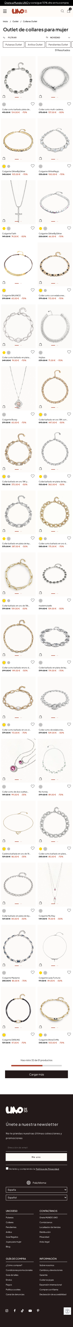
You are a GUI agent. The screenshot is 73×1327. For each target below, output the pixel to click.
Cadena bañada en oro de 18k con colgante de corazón (16, 853)
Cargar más (36, 1074)
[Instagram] (6, 1310)
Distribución (45, 1232)
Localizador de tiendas (50, 1227)
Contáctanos (46, 1222)
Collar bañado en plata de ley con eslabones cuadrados (15, 916)
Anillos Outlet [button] (35, 44)
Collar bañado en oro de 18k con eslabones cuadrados (15, 605)
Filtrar (12, 37)
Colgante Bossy (9, 419)
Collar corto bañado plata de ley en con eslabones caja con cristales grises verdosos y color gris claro (16, 109)
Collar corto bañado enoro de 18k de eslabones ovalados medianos (16, 667)
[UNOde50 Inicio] (19, 11)
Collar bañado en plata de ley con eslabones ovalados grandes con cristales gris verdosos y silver (52, 667)
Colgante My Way (47, 916)
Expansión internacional (51, 1284)
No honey (43, 792)
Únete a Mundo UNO (16, 2)
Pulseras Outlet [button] (13, 44)
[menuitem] (7, 22)
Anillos (9, 1232)
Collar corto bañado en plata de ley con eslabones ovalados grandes (16, 357)
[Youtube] (30, 1310)
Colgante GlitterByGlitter (13, 171)
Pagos (9, 1284)
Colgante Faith (9, 233)
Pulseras (9, 1217)
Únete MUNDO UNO (49, 1217)
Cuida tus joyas (47, 1280)
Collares (9, 1222)
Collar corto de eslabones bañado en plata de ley (51, 730)
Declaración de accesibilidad (53, 1294)
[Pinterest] (38, 1310)
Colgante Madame (11, 978)
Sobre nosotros (47, 1265)
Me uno (36, 1157)
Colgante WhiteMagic (49, 171)
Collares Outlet (30, 21)
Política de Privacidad (47, 1169)
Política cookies (13, 1289)
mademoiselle (45, 605)
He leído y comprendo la (34, 1169)
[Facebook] (14, 1310)
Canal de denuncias (15, 1294)
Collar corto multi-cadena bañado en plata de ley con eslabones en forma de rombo (53, 109)
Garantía (43, 1275)
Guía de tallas (12, 1275)
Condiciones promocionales (19, 1270)
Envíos (9, 1280)
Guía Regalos (12, 1237)
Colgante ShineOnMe (49, 1040)
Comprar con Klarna (49, 1289)
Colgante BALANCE (11, 295)
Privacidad (44, 1237)
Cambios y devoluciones (51, 1270)
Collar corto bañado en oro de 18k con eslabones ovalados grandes (16, 730)
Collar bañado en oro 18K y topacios (14, 481)
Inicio (5, 21)
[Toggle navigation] (5, 11)
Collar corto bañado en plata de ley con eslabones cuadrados (52, 853)
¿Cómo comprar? (14, 1265)
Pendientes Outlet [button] (58, 44)
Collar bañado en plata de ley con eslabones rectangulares (52, 481)
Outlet (15, 21)
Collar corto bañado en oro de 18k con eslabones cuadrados (53, 543)
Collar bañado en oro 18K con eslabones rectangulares (52, 419)
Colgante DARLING (11, 1040)
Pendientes (11, 1227)
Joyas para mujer (13, 1242)
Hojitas (42, 357)
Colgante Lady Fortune (49, 978)
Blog (8, 1246)
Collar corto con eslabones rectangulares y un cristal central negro (51, 295)
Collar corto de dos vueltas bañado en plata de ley (14, 792)
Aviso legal (44, 1242)
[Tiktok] (22, 1310)
